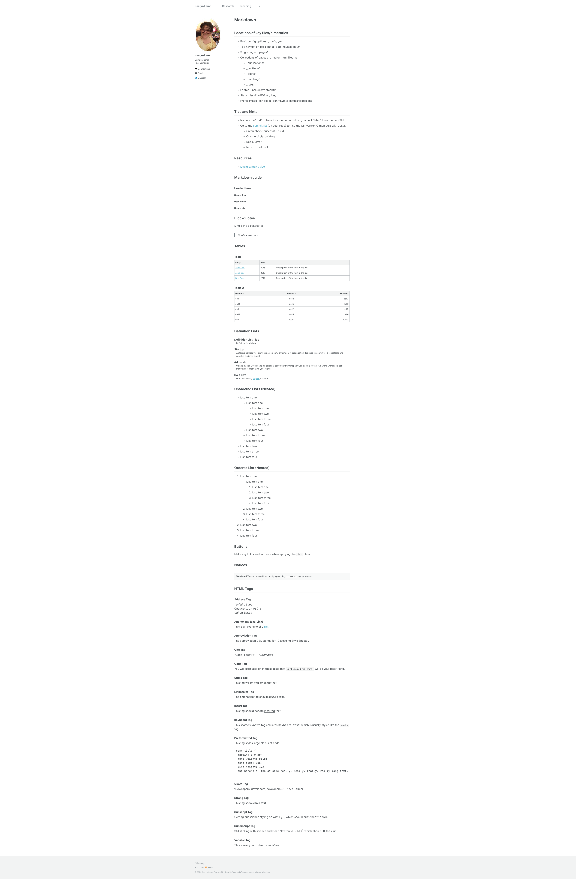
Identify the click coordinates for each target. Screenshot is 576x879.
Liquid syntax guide (252, 166)
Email (200, 73)
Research (228, 6)
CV (258, 6)
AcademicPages (239, 872)
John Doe (239, 267)
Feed (210, 867)
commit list (260, 125)
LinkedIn (201, 78)
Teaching (245, 6)
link (266, 626)
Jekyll (227, 872)
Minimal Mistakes (262, 872)
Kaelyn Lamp (203, 6)
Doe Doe (239, 278)
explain (256, 378)
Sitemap (200, 863)
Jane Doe (239, 273)
